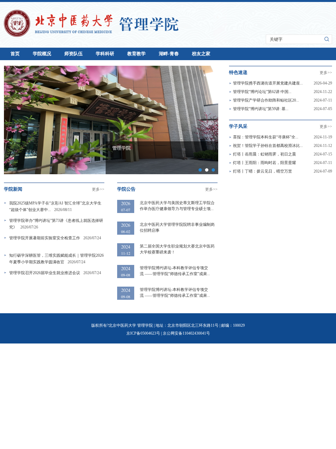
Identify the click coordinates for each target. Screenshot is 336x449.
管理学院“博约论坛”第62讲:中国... (262, 91)
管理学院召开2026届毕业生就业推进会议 (44, 273)
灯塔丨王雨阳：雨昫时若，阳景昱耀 (264, 162)
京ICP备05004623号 (143, 333)
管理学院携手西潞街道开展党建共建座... (268, 83)
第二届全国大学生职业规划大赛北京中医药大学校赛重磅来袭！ (177, 249)
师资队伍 (73, 53)
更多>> (326, 72)
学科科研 (105, 53)
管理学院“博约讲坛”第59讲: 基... (260, 108)
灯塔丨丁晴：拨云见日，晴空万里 (262, 171)
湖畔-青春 (169, 53)
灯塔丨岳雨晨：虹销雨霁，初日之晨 (264, 154)
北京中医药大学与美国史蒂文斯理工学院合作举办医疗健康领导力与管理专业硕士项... (177, 206)
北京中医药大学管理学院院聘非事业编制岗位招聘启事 (177, 227)
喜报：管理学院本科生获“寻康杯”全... (265, 137)
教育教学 (136, 53)
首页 (15, 53)
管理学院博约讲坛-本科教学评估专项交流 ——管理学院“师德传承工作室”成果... (175, 271)
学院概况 (42, 53)
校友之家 (201, 53)
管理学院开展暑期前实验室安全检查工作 (44, 238)
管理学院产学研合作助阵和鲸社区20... (266, 100)
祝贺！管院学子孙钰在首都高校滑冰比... (268, 145)
